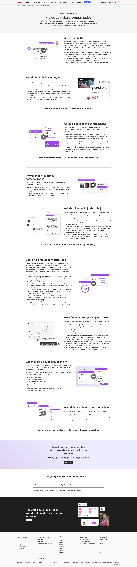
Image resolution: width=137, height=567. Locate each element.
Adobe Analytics (41, 539)
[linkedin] (34, 562)
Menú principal (36, 2)
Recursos (79, 2)
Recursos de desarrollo (83, 549)
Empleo (101, 541)
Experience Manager (42, 552)
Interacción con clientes (21, 544)
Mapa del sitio (97, 562)
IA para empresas (20, 552)
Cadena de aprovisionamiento (106, 550)
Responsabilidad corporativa (105, 547)
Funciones (53, 2)
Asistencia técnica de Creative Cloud (86, 545)
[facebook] (26, 562)
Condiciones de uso (79, 562)
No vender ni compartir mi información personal (110, 562)
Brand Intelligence (41, 549)
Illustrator (60, 548)
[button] (43, 50)
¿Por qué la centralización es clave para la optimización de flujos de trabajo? (57, 490)
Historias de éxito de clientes (84, 539)
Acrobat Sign (40, 545)
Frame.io (39, 554)
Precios (71, 2)
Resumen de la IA (103, 539)
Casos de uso (63, 2)
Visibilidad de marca (21, 548)
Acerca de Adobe (103, 537)
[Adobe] (118, 2)
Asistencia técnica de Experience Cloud (87, 543)
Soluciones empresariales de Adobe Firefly (46, 543)
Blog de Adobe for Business (84, 541)
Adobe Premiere (62, 552)
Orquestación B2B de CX (22, 550)
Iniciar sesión (103, 2)
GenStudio (40, 556)
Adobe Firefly (61, 542)
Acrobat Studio (41, 547)
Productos (24, 5)
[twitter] (31, 562)
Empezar (87, 2)
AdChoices (118, 564)
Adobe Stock (61, 544)
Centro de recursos (83, 537)
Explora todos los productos (43, 537)
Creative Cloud (41, 550)
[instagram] (29, 562)
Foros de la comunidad (83, 547)
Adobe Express (41, 541)
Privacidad (72, 562)
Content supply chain (21, 546)
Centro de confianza (104, 552)
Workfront (45, 2)
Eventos (101, 543)
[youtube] (36, 562)
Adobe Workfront (31, 5)
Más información (68, 462)
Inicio (19, 5)
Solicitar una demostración (22, 537)
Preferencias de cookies (89, 562)
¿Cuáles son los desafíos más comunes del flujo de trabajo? (52, 485)
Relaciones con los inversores (106, 549)
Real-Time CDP (41, 558)
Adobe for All (102, 554)
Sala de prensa (103, 545)
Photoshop (61, 550)
